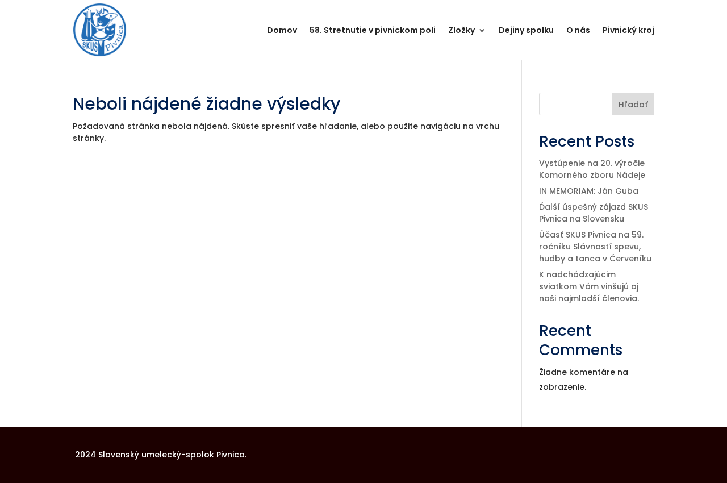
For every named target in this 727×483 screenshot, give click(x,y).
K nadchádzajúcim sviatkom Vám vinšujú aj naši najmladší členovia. (589, 286)
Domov (282, 30)
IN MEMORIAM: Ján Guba (588, 191)
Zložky (461, 30)
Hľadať (633, 104)
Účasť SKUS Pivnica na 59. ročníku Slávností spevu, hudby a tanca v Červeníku (595, 246)
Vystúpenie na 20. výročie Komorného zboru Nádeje (592, 169)
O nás (578, 30)
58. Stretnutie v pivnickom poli (373, 30)
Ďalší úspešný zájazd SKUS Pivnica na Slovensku (593, 212)
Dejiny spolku (526, 30)
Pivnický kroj (628, 30)
